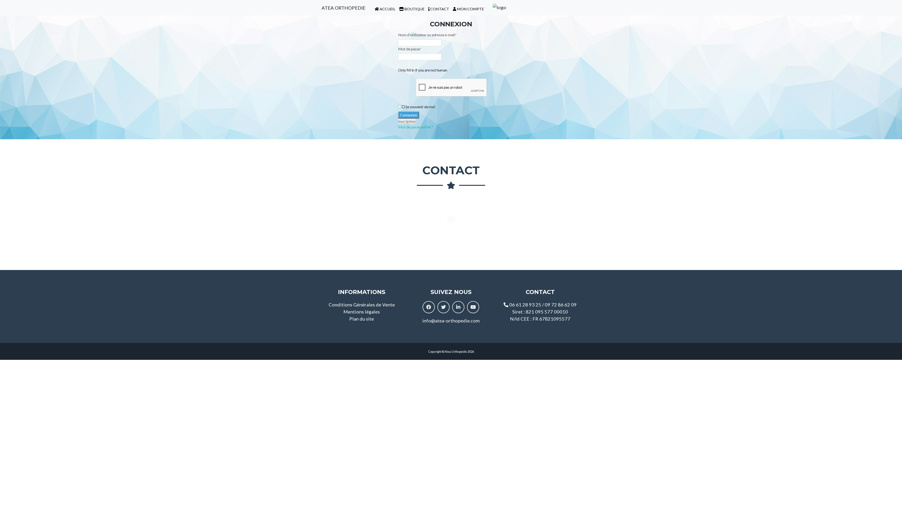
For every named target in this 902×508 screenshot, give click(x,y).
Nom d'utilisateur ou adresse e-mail (427, 34)
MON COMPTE (470, 9)
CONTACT (439, 9)
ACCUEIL (387, 9)
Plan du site (361, 318)
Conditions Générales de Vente (362, 304)
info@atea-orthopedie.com (451, 320)
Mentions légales (361, 311)
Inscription (407, 121)
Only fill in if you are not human (422, 70)
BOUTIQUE (414, 9)
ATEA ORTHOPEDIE (343, 8)
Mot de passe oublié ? (415, 127)
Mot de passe (409, 49)
